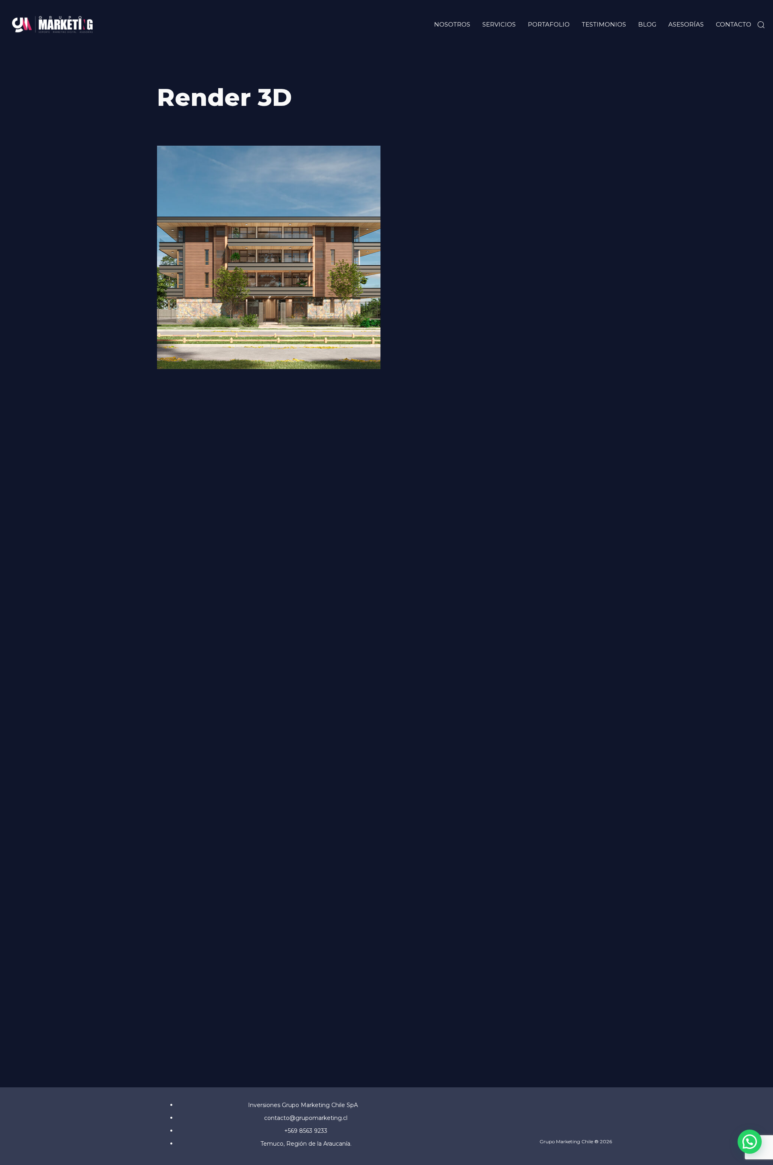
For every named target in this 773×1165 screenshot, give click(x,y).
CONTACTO (733, 24)
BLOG (647, 24)
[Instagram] (587, 1125)
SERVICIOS (499, 24)
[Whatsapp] (608, 1125)
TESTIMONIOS (604, 24)
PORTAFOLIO (549, 24)
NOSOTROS (452, 24)
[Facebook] (566, 1125)
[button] (761, 24)
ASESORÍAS (686, 24)
